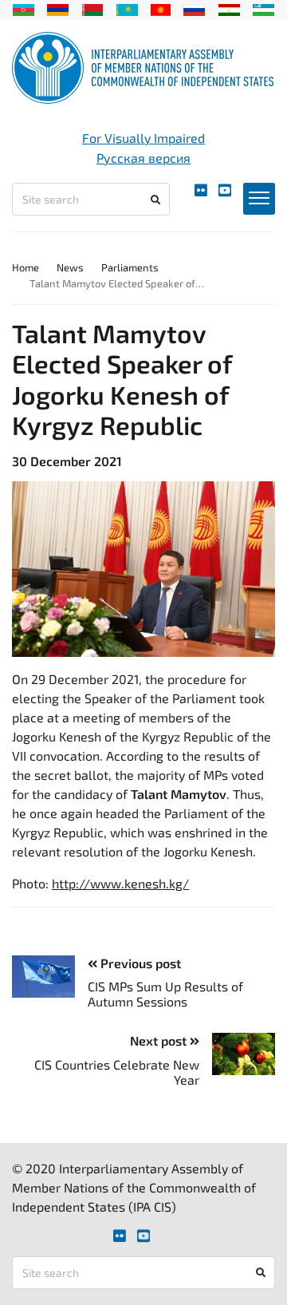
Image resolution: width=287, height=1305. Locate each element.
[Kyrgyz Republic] (161, 8)
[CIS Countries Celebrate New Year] (237, 1054)
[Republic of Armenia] (58, 8)
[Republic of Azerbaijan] (23, 8)
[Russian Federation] (194, 8)
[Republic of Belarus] (93, 8)
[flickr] (201, 190)
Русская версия (143, 157)
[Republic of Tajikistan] (229, 8)
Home (25, 267)
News (70, 267)
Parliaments (130, 267)
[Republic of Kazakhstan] (127, 8)
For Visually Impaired (143, 137)
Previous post (139, 963)
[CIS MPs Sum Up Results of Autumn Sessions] (50, 976)
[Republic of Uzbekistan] (263, 8)
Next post (160, 1040)
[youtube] (224, 190)
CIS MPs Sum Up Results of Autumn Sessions (165, 994)
